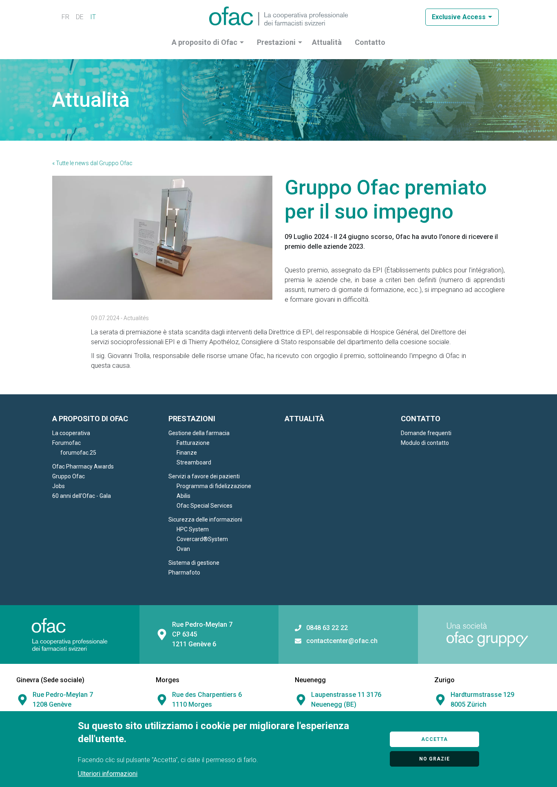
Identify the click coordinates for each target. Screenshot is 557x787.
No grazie (434, 759)
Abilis (183, 496)
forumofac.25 (78, 452)
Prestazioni (276, 42)
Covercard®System (202, 539)
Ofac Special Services (204, 505)
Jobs (58, 486)
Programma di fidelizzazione (214, 486)
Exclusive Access (459, 17)
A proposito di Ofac (204, 42)
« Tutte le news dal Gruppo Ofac (92, 163)
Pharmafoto (184, 572)
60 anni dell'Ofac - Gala (81, 496)
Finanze (187, 452)
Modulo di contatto (425, 443)
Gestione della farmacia (199, 433)
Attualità (327, 42)
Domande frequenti (426, 433)
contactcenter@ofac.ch (342, 641)
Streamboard (194, 462)
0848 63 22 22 (327, 628)
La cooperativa (71, 433)
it (93, 17)
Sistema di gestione (193, 562)
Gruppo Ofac (68, 476)
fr (65, 17)
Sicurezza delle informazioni (205, 519)
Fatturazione (193, 443)
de (80, 17)
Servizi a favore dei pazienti (204, 476)
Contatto (370, 42)
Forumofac (66, 443)
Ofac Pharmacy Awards (83, 466)
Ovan (183, 549)
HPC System (193, 529)
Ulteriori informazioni (107, 774)
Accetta (434, 739)
